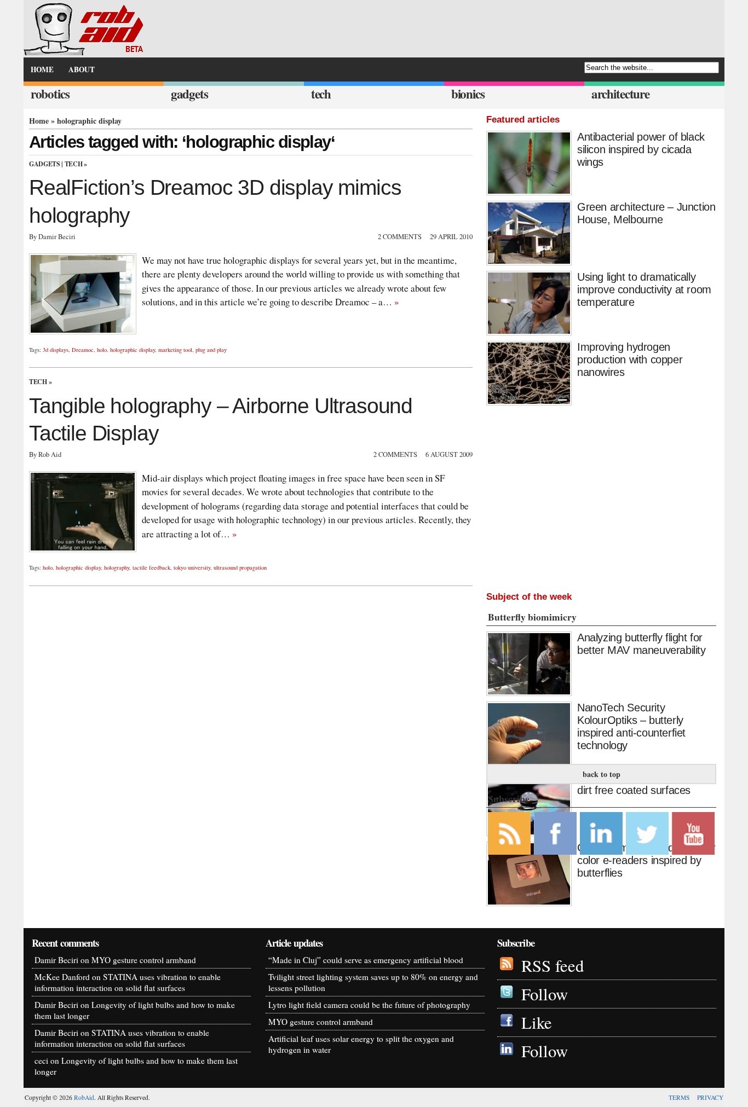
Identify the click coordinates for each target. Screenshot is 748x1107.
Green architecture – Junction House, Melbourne (646, 213)
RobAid (84, 1097)
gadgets (189, 94)
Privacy (710, 1097)
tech (321, 94)
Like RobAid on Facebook (555, 833)
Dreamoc (83, 349)
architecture (620, 94)
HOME (42, 69)
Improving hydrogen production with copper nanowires (629, 359)
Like (536, 1022)
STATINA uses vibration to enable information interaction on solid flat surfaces (127, 982)
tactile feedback (151, 567)
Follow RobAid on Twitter (647, 833)
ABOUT (81, 69)
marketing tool (175, 349)
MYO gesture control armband (143, 959)
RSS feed (552, 965)
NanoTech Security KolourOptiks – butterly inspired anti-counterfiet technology (631, 726)
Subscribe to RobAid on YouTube (693, 833)
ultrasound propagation (240, 567)
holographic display (132, 349)
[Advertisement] (601, 495)
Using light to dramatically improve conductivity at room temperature (644, 289)
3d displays (55, 349)
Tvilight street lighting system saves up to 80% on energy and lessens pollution (373, 982)
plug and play (211, 349)
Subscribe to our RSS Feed (509, 833)
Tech (74, 164)
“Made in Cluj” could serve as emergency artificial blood (365, 959)
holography (116, 567)
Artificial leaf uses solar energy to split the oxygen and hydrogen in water (361, 1044)
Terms (679, 1097)
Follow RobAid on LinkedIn (601, 833)
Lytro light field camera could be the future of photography (369, 1004)
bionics (468, 94)
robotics (50, 94)
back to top (601, 774)
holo (102, 349)
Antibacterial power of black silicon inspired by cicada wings (641, 149)
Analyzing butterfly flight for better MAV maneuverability (641, 643)
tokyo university (192, 567)
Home (39, 120)
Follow (544, 994)
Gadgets (44, 164)
